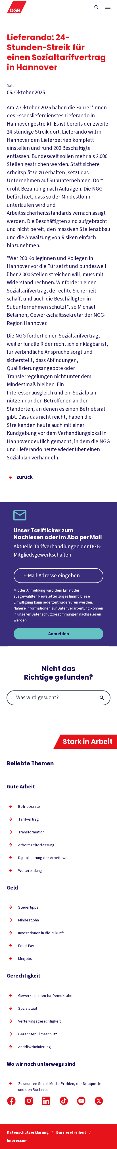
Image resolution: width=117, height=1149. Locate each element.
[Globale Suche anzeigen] (96, 7)
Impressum (17, 1141)
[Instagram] (29, 1100)
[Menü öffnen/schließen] (108, 7)
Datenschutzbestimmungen (55, 614)
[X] (98, 1100)
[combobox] (58, 698)
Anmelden (58, 634)
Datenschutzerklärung (28, 1132)
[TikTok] (63, 1100)
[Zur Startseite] (17, 7)
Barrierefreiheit (71, 1132)
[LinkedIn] (46, 1100)
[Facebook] (11, 1100)
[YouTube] (81, 1100)
